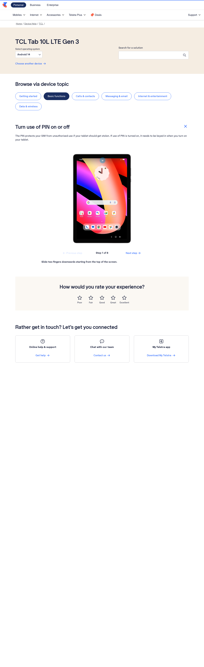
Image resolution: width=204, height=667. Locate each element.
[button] (28, 54)
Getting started (28, 96)
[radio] (79, 297)
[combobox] (150, 55)
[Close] (185, 126)
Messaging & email (117, 96)
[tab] (28, 96)
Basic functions (56, 96)
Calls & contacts (85, 96)
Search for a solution (131, 47)
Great (113, 302)
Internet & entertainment (152, 96)
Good (102, 302)
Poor (79, 302)
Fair (91, 302)
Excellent (124, 302)
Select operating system (27, 48)
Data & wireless (28, 106)
